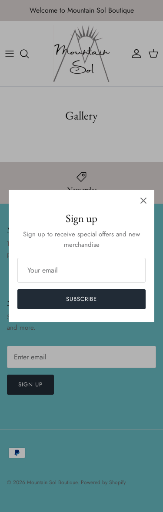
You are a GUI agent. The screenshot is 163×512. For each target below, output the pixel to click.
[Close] (143, 200)
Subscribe (81, 299)
